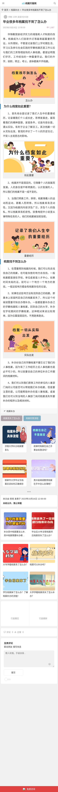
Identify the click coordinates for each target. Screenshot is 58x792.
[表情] (49, 664)
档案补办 (15, 10)
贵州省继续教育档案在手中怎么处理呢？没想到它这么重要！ (43, 484)
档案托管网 (30, 3)
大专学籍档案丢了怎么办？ (15, 564)
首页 (6, 10)
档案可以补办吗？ (38, 564)
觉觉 (12, 499)
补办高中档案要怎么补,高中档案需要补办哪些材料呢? (14, 535)
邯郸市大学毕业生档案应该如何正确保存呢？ (14, 484)
